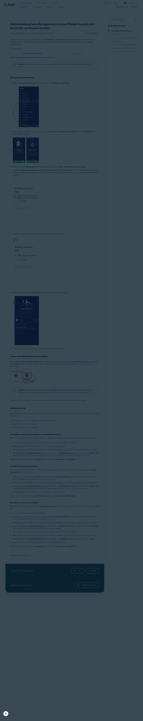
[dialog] (71, 360)
